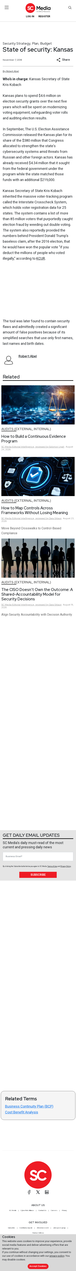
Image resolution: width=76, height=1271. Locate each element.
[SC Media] (38, 8)
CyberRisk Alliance (27, 1210)
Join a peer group (59, 1228)
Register (44, 16)
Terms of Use (52, 866)
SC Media (12, 1210)
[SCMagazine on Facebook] (29, 1192)
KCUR (40, 258)
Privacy (64, 1210)
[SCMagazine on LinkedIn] (46, 1192)
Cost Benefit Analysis (21, 1112)
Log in (30, 16)
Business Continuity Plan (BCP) (29, 1106)
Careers (54, 1210)
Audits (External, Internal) (26, 429)
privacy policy (56, 1255)
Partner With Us (38, 1233)
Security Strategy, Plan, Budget (27, 43)
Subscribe (38, 874)
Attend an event (43, 1228)
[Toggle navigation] (6, 7)
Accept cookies (38, 1266)
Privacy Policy (65, 866)
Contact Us (42, 1210)
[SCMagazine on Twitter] (38, 1192)
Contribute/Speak (25, 1228)
